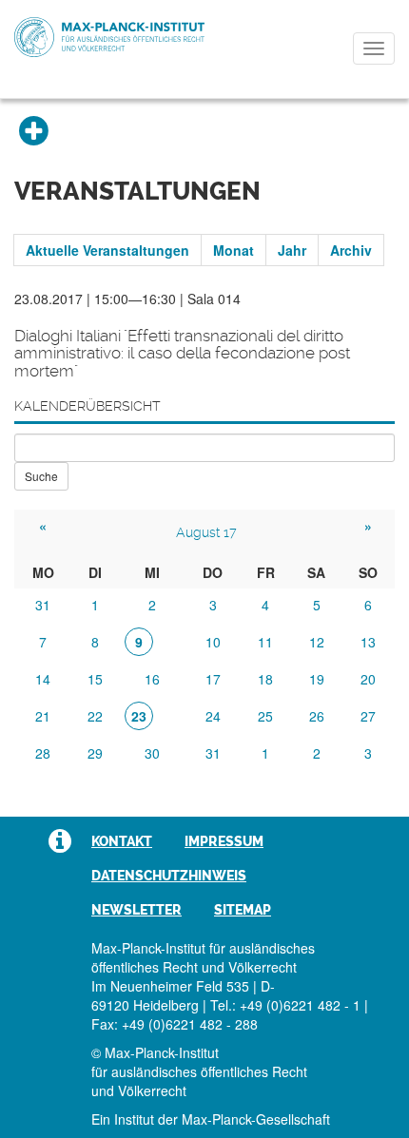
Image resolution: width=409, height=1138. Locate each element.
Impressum (224, 841)
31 (42, 604)
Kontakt (121, 841)
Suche (41, 476)
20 (368, 678)
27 (368, 715)
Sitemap (242, 909)
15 (95, 678)
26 (316, 715)
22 (95, 715)
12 (316, 641)
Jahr (292, 250)
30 (152, 752)
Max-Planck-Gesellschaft (256, 1118)
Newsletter (136, 909)
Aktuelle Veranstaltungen (107, 250)
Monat (233, 250)
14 (42, 678)
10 (213, 641)
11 (265, 641)
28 (42, 752)
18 (265, 678)
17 (213, 678)
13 (368, 641)
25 (265, 715)
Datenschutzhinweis (168, 875)
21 (42, 715)
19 (316, 678)
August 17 (206, 532)
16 (152, 678)
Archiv (351, 250)
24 (213, 715)
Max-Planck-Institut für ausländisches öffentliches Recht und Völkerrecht (109, 37)
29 (95, 752)
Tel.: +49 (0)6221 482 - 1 (285, 1004)
